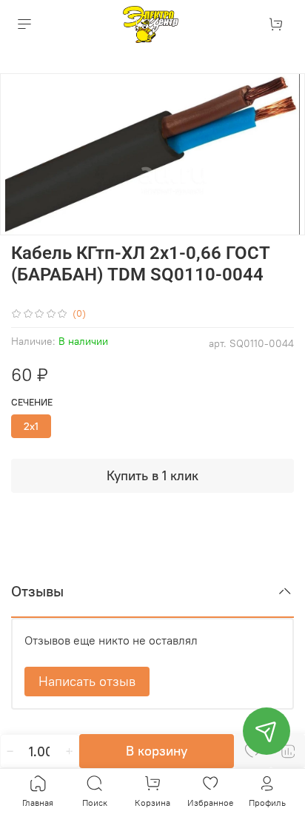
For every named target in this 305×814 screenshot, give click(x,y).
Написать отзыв (86, 681)
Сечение (32, 402)
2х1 (31, 426)
